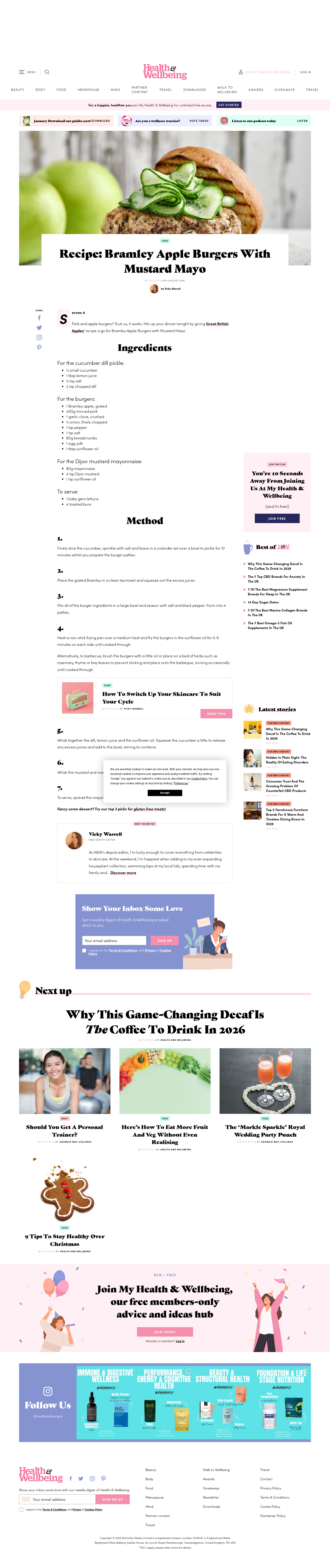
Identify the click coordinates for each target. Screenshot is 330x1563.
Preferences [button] (181, 783)
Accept (165, 792)
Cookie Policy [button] (199, 778)
